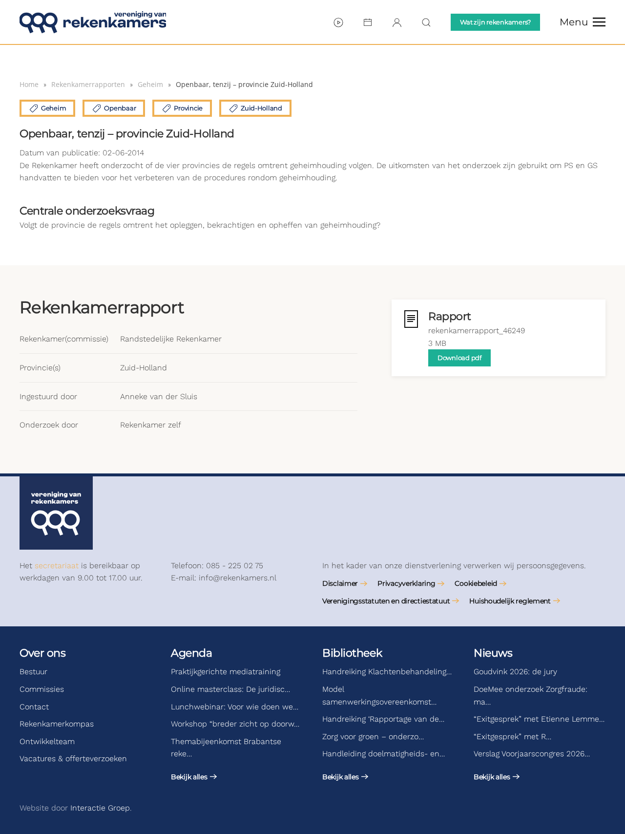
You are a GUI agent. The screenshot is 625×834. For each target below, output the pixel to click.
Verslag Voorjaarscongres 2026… (532, 753)
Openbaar (120, 108)
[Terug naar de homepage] (93, 22)
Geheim (53, 108)
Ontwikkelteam (47, 741)
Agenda (191, 653)
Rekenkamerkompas (57, 723)
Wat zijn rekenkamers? (495, 22)
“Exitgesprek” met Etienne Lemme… (539, 719)
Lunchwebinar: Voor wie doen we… (234, 706)
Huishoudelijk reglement (510, 601)
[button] (582, 22)
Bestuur (33, 671)
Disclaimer (340, 583)
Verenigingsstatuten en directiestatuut (386, 601)
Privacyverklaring (406, 583)
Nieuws (493, 653)
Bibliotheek (352, 653)
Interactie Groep (100, 808)
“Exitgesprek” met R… (512, 736)
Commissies (42, 689)
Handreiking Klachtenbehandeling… (387, 671)
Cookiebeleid (476, 583)
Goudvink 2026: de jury (515, 671)
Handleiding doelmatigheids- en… (383, 753)
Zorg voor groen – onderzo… (373, 736)
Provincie (188, 108)
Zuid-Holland (261, 108)
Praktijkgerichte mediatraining (225, 671)
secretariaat (57, 565)
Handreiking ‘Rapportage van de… (383, 719)
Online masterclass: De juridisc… (230, 689)
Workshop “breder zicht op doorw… (235, 723)
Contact (34, 706)
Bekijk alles (189, 776)
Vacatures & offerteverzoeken (73, 758)
